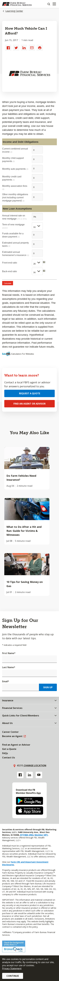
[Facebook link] (20, 775)
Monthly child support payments (13, 159)
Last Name (8, 667)
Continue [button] (12, 975)
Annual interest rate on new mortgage (14, 217)
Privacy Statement (11, 968)
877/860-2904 (26, 835)
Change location (34, 765)
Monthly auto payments (15, 169)
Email (5, 681)
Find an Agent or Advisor (29, 403)
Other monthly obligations (15, 197)
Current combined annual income (15, 150)
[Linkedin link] (29, 775)
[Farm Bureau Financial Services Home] (17, 4)
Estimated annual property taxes (15, 244)
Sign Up (48, 687)
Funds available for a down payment (12, 235)
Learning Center (14, 11)
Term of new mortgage (13, 226)
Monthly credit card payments (11, 178)
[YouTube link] (39, 775)
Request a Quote (29, 393)
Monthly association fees (14, 187)
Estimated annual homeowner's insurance (15, 253)
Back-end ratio (9, 271)
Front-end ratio (9, 262)
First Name (8, 653)
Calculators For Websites (22, 354)
